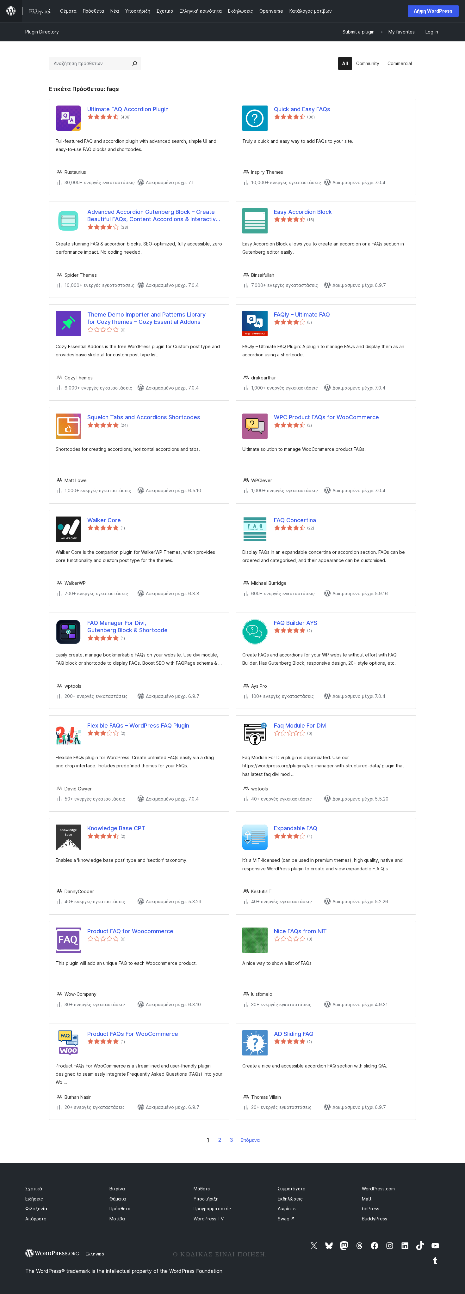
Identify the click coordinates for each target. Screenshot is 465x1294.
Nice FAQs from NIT (300, 931)
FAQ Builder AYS (295, 623)
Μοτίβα (117, 1218)
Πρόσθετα (120, 1208)
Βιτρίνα (117, 1188)
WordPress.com (378, 1188)
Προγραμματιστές (212, 1208)
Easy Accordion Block (303, 212)
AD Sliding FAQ (293, 1034)
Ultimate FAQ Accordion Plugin (128, 109)
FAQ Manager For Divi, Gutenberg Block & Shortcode (127, 626)
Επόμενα (250, 1140)
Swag (286, 1218)
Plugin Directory (42, 31)
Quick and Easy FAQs (302, 109)
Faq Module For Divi (300, 725)
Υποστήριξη (206, 1198)
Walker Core (104, 520)
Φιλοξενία (36, 1208)
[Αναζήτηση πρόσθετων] (134, 63)
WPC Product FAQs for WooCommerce (326, 417)
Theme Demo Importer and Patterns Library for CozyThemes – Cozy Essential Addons (146, 318)
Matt (366, 1198)
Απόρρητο (35, 1218)
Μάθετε (202, 1188)
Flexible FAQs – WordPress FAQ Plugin (138, 725)
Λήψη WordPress (433, 11)
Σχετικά (33, 1188)
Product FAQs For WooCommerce (132, 1034)
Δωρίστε (287, 1208)
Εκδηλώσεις (290, 1198)
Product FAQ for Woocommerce (130, 931)
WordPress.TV (209, 1218)
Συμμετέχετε (291, 1188)
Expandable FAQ (295, 828)
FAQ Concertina (295, 520)
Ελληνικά (95, 1253)
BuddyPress (374, 1218)
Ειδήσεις (34, 1198)
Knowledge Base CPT (116, 828)
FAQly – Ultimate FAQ (302, 314)
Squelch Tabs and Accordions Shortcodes (143, 417)
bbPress (370, 1208)
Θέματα (117, 1198)
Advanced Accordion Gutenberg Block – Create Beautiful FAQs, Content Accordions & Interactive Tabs (153, 216)
